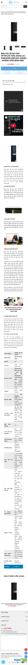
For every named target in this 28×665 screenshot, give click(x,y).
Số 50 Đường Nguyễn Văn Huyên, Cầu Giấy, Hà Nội (15, 633)
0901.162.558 (13, 632)
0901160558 (7, 628)
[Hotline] (26, 649)
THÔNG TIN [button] (4, 621)
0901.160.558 (6, 632)
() (26, 2)
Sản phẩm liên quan (14, 576)
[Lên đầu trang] (23, 654)
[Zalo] (25, 653)
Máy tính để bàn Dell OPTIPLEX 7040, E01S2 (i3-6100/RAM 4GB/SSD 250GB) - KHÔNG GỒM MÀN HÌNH (14, 604)
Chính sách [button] (5, 616)
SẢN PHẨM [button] (4, 612)
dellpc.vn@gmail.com (8, 630)
